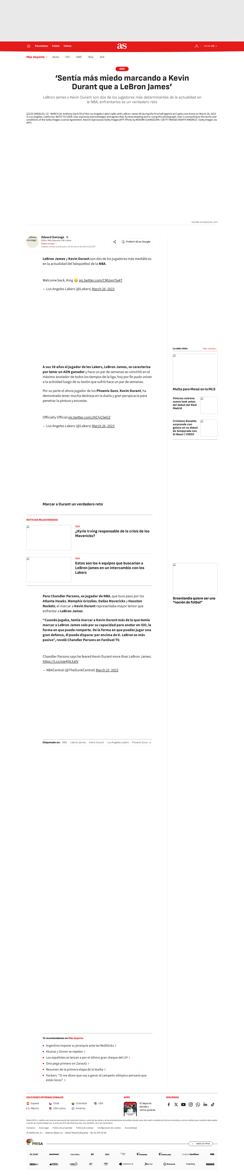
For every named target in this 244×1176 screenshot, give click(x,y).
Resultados (41, 46)
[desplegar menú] (28, 46)
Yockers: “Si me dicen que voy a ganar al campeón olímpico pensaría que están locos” (96, 1077)
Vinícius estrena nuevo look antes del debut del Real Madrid (185, 403)
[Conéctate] (197, 46)
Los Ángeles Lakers (118, 742)
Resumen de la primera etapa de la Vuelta (74, 1069)
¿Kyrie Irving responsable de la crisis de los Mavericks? (112, 533)
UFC (68, 57)
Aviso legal (44, 1128)
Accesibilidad (131, 1128)
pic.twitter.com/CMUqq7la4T (100, 280)
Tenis (90, 57)
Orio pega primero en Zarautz (66, 1063)
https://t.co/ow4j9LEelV (60, 661)
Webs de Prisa (203, 1144)
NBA (122, 68)
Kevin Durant (96, 742)
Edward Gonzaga (52, 237)
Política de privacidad (62, 1128)
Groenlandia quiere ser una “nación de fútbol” (194, 600)
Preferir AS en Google (138, 241)
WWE (78, 57)
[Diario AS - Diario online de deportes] (122, 46)
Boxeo (56, 57)
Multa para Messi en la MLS (194, 389)
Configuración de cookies (109, 1128)
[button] (114, 242)
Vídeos (68, 46)
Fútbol (56, 46)
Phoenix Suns (139, 742)
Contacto (30, 1128)
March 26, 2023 (103, 289)
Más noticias (209, 348)
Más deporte (35, 57)
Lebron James (78, 742)
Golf (102, 57)
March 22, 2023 (107, 670)
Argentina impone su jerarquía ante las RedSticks (80, 1045)
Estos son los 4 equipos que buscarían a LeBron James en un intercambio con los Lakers (109, 568)
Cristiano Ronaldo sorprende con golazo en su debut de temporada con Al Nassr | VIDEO (185, 427)
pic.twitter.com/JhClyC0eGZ (89, 417)
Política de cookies (84, 1128)
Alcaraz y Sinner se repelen (64, 1051)
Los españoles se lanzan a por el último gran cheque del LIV (87, 1057)
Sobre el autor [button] (48, 243)
